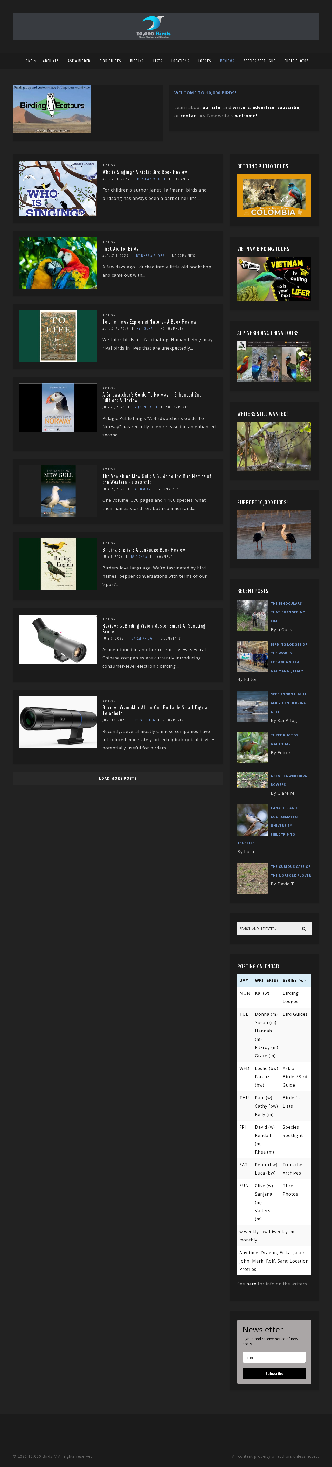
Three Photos (297, 61)
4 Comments (168, 489)
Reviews (227, 61)
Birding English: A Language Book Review (143, 550)
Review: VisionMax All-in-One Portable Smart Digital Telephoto (155, 710)
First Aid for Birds (120, 249)
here (251, 1284)
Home (28, 61)
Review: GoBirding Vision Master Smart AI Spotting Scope (154, 629)
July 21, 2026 (113, 407)
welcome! (246, 116)
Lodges (204, 61)
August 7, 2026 (115, 255)
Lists (157, 61)
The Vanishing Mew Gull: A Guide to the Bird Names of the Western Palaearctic (156, 479)
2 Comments (173, 720)
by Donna (145, 328)
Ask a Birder (79, 61)
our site (212, 107)
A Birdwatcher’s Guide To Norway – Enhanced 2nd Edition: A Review (152, 397)
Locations (180, 61)
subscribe (288, 107)
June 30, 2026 (114, 720)
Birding (137, 61)
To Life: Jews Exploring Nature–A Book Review (149, 322)
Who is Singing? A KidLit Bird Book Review (145, 172)
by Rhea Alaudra (150, 255)
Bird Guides (110, 61)
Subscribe (274, 1373)
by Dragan (142, 489)
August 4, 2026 (115, 328)
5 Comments (170, 638)
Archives (51, 61)
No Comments (183, 255)
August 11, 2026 (115, 178)
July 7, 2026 (112, 556)
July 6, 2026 (113, 638)
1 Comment (182, 178)
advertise (263, 107)
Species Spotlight (259, 61)
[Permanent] (58, 214)
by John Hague (145, 407)
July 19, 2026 (113, 489)
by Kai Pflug (142, 638)
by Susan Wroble (151, 178)
